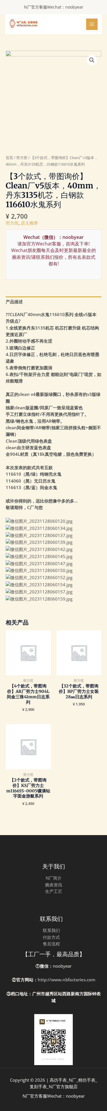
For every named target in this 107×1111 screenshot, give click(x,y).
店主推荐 (29, 223)
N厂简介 (54, 878)
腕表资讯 (53, 885)
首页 (9, 157)
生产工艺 (53, 891)
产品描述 (14, 301)
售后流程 (51, 944)
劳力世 (21, 157)
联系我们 (51, 930)
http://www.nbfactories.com (66, 979)
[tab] (53, 301)
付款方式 (51, 937)
